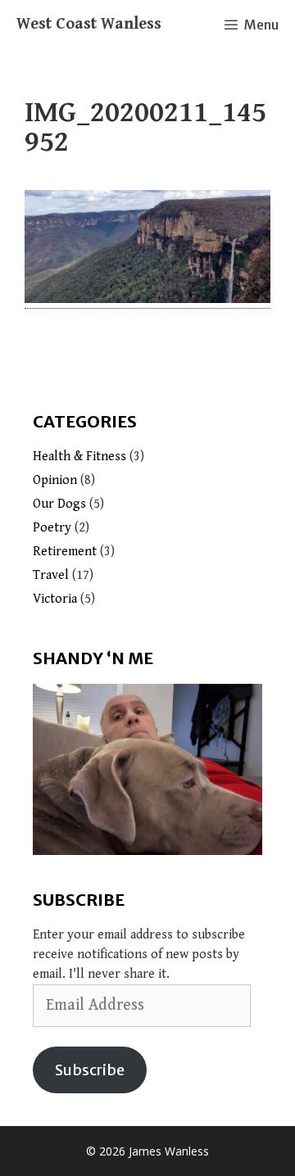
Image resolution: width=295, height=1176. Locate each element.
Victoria (55, 599)
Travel (51, 575)
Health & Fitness (79, 456)
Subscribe (90, 1070)
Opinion (55, 480)
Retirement (65, 551)
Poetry (52, 528)
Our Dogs (59, 504)
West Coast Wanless (88, 24)
